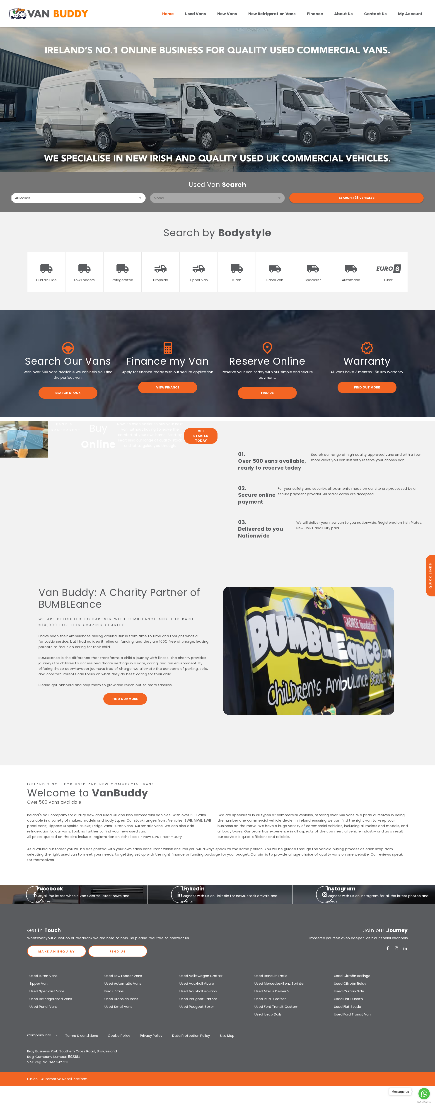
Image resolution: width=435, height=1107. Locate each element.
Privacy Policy (151, 1035)
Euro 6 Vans (114, 991)
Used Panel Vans (43, 1006)
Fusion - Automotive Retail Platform (57, 1078)
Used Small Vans (118, 1006)
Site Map (227, 1035)
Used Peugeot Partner (198, 998)
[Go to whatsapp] (424, 1093)
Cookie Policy (119, 1035)
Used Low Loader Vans (123, 975)
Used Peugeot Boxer (196, 1006)
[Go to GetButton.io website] (424, 1102)
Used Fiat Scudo (347, 1006)
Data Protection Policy (191, 1035)
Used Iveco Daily (268, 1014)
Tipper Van (38, 983)
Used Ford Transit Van (352, 1014)
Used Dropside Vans (121, 998)
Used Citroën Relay (350, 983)
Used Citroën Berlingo (352, 975)
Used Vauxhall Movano (198, 991)
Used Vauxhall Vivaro (196, 983)
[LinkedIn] (405, 948)
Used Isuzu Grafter (270, 998)
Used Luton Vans (43, 975)
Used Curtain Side (349, 991)
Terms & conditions (81, 1035)
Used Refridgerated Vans (50, 998)
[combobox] (78, 198)
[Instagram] (396, 948)
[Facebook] (387, 948)
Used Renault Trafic (270, 975)
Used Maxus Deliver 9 (271, 991)
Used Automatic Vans (122, 983)
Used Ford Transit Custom (276, 1006)
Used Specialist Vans (47, 991)
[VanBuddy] (48, 13)
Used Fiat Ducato (348, 998)
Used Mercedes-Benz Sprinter (279, 983)
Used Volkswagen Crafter (200, 975)
